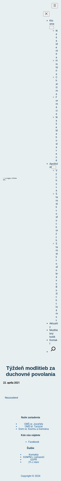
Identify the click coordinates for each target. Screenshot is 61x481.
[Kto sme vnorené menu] (51, 27)
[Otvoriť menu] (55, 5)
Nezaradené (11, 397)
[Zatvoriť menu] (46, 13)
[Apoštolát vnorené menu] (54, 167)
